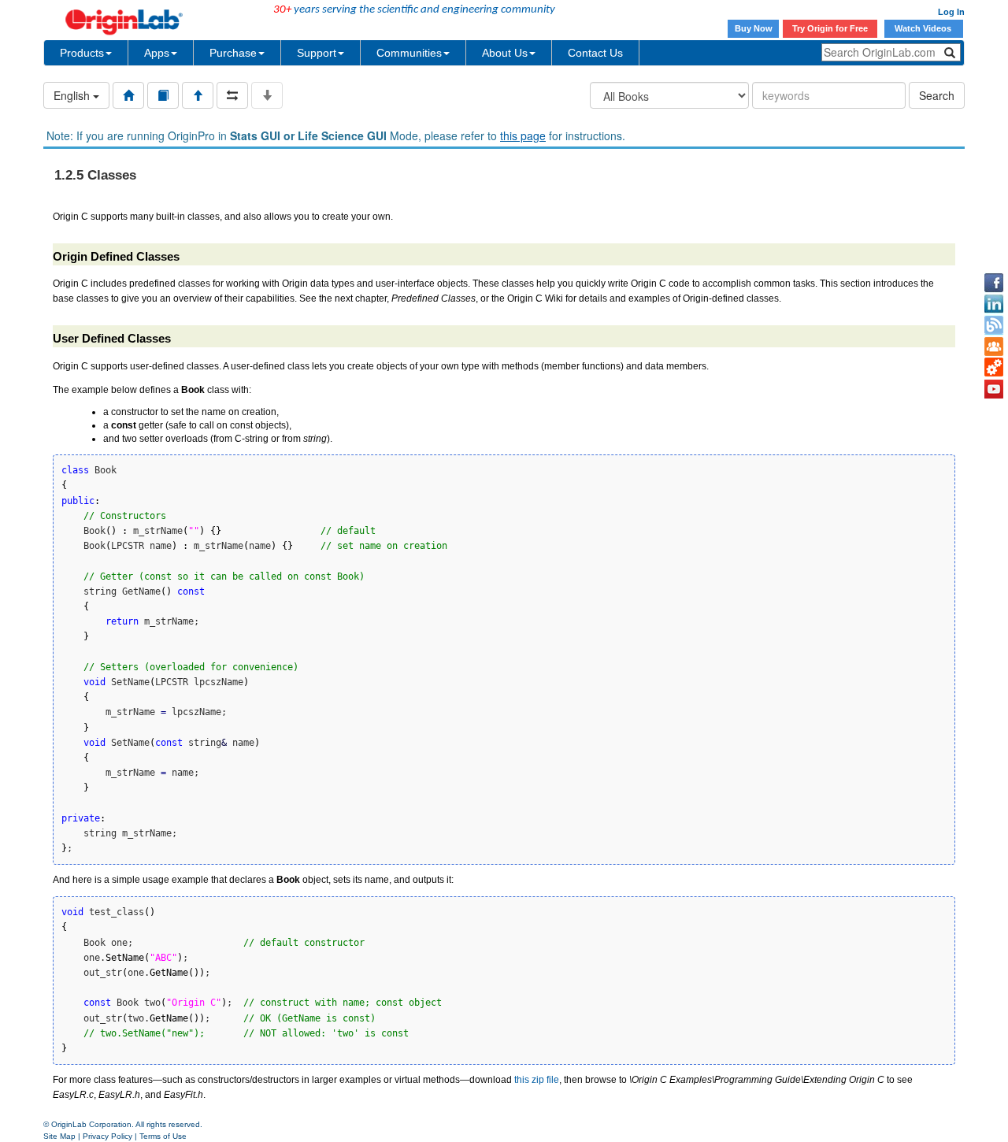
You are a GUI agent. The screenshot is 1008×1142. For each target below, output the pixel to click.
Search (936, 95)
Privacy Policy (107, 1136)
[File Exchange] (994, 368)
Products (82, 52)
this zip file (536, 1079)
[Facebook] (994, 283)
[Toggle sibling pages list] (232, 95)
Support (316, 52)
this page (523, 135)
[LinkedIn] (994, 304)
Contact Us (595, 52)
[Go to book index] (163, 95)
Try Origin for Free (830, 28)
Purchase (233, 52)
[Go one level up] (197, 95)
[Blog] (994, 325)
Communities (409, 52)
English (73, 95)
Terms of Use (163, 1136)
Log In (951, 12)
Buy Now (754, 28)
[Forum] (994, 346)
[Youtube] (994, 389)
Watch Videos (924, 28)
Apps (156, 52)
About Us (505, 52)
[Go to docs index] (128, 95)
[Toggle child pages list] (267, 95)
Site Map (59, 1136)
